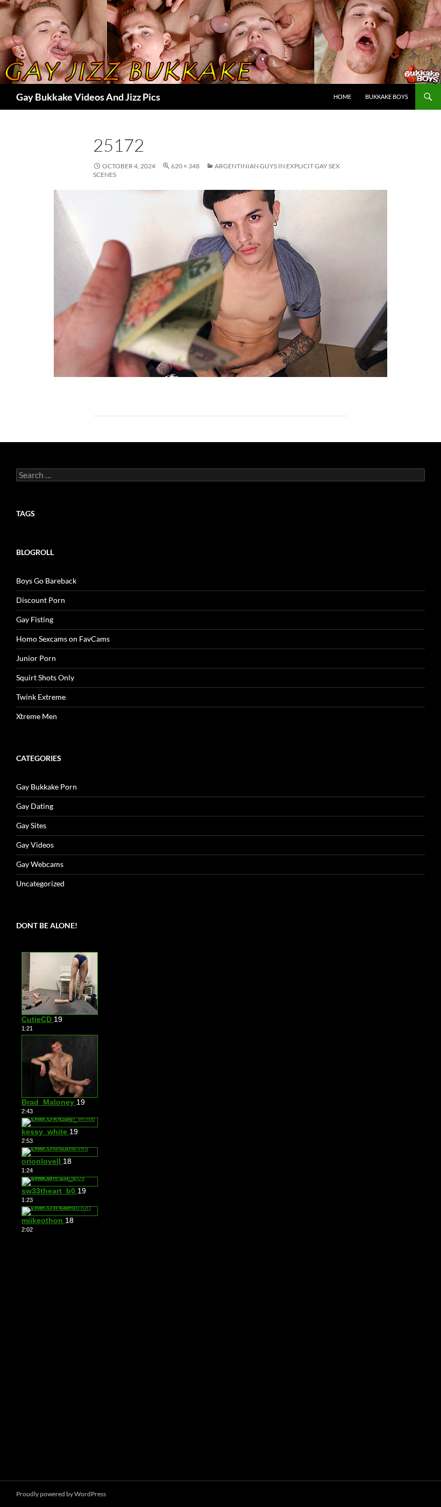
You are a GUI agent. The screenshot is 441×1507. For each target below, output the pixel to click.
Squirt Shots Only (45, 677)
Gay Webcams (39, 864)
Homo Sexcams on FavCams (63, 638)
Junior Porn (36, 658)
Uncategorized (40, 883)
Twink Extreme (41, 696)
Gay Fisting (34, 619)
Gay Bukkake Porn (46, 786)
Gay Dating (34, 806)
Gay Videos (35, 844)
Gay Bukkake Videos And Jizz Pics (88, 97)
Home (342, 96)
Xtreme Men (36, 716)
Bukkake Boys (386, 96)
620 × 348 (185, 166)
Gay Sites (31, 825)
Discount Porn (40, 600)
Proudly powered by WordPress (61, 1494)
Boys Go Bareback (46, 580)
